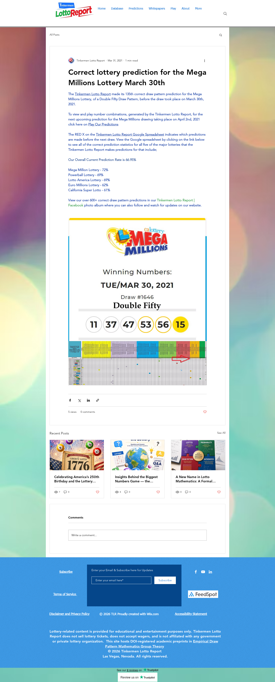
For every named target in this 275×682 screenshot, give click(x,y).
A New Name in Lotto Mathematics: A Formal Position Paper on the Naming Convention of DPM (198, 479)
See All (221, 432)
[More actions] (204, 60)
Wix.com (153, 614)
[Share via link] (97, 400)
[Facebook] (195, 571)
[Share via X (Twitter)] (79, 400)
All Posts (54, 34)
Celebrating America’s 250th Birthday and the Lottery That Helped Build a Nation (76, 479)
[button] (220, 34)
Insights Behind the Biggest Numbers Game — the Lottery (136, 479)
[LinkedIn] (210, 571)
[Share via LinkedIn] (88, 400)
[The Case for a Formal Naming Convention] (198, 455)
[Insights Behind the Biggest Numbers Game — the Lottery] (138, 455)
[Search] (225, 14)
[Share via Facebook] (70, 400)
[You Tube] (203, 571)
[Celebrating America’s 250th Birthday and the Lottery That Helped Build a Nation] (77, 455)
